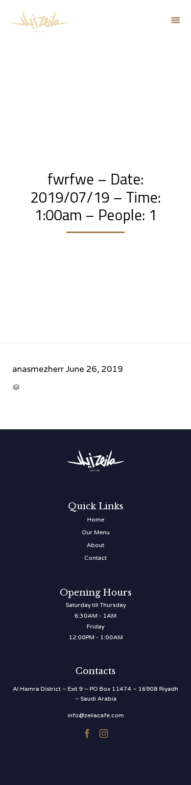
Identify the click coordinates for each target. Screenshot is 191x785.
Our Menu (96, 532)
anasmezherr (38, 369)
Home (95, 519)
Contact (95, 557)
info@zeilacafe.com (96, 715)
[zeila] (39, 20)
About (95, 545)
